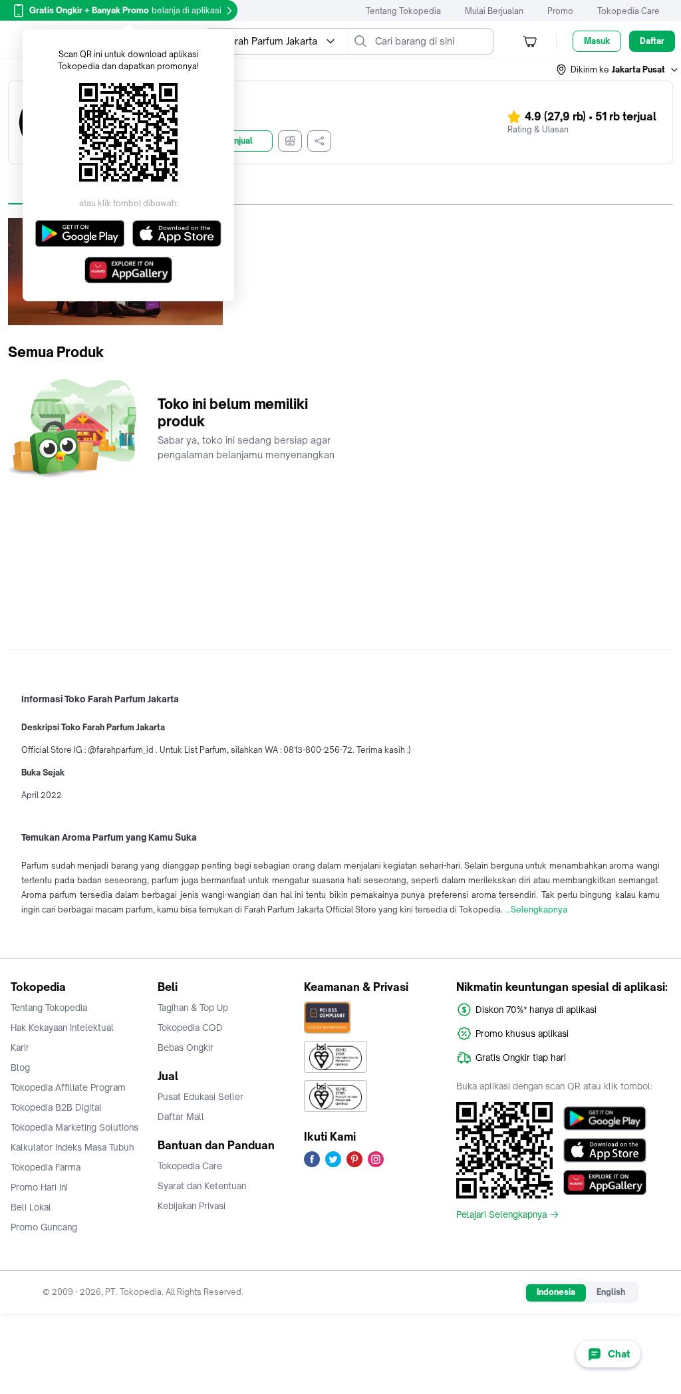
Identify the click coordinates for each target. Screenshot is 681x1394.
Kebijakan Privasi (191, 1205)
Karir (20, 1047)
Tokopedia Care (628, 11)
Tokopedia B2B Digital (56, 1107)
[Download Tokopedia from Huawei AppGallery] (604, 1182)
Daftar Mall (181, 1116)
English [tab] (611, 1292)
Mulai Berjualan (494, 11)
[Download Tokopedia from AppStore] (604, 1150)
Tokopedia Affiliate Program (68, 1087)
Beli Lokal (31, 1207)
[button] (618, 69)
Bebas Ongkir (185, 1047)
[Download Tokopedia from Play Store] (604, 1118)
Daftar (652, 41)
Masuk (597, 41)
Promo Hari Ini (39, 1187)
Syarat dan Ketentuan (202, 1186)
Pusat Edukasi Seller (200, 1096)
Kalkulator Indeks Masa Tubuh (72, 1147)
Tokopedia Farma (45, 1167)
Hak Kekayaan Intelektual (62, 1027)
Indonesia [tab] (556, 1292)
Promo (560, 11)
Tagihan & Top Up (193, 1007)
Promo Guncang (44, 1227)
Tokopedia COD (190, 1027)
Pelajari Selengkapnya (501, 1214)
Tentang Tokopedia (403, 11)
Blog (20, 1067)
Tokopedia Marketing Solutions (74, 1127)
